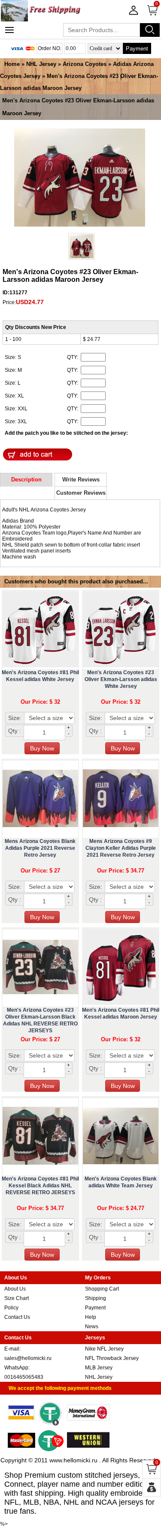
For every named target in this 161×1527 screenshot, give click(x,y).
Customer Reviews (81, 493)
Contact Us (17, 1317)
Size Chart (16, 1298)
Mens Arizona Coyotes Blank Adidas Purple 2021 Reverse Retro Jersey (40, 848)
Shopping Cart (102, 1289)
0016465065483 (23, 1377)
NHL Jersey (41, 64)
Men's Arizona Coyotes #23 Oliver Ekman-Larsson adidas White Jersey (121, 679)
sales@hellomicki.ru (28, 1358)
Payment (137, 48)
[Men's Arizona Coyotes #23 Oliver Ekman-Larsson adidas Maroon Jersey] (79, 178)
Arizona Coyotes (84, 64)
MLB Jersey (98, 1368)
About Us (15, 1289)
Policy (11, 1308)
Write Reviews (81, 479)
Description (26, 479)
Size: (14, 717)
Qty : (14, 730)
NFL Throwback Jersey (112, 1358)
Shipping (95, 1298)
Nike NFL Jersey (104, 1349)
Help (90, 1317)
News (91, 1327)
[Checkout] (151, 1487)
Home (12, 64)
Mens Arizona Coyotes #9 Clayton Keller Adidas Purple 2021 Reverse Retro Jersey (120, 848)
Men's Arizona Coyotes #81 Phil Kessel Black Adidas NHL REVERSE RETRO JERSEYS (40, 1185)
